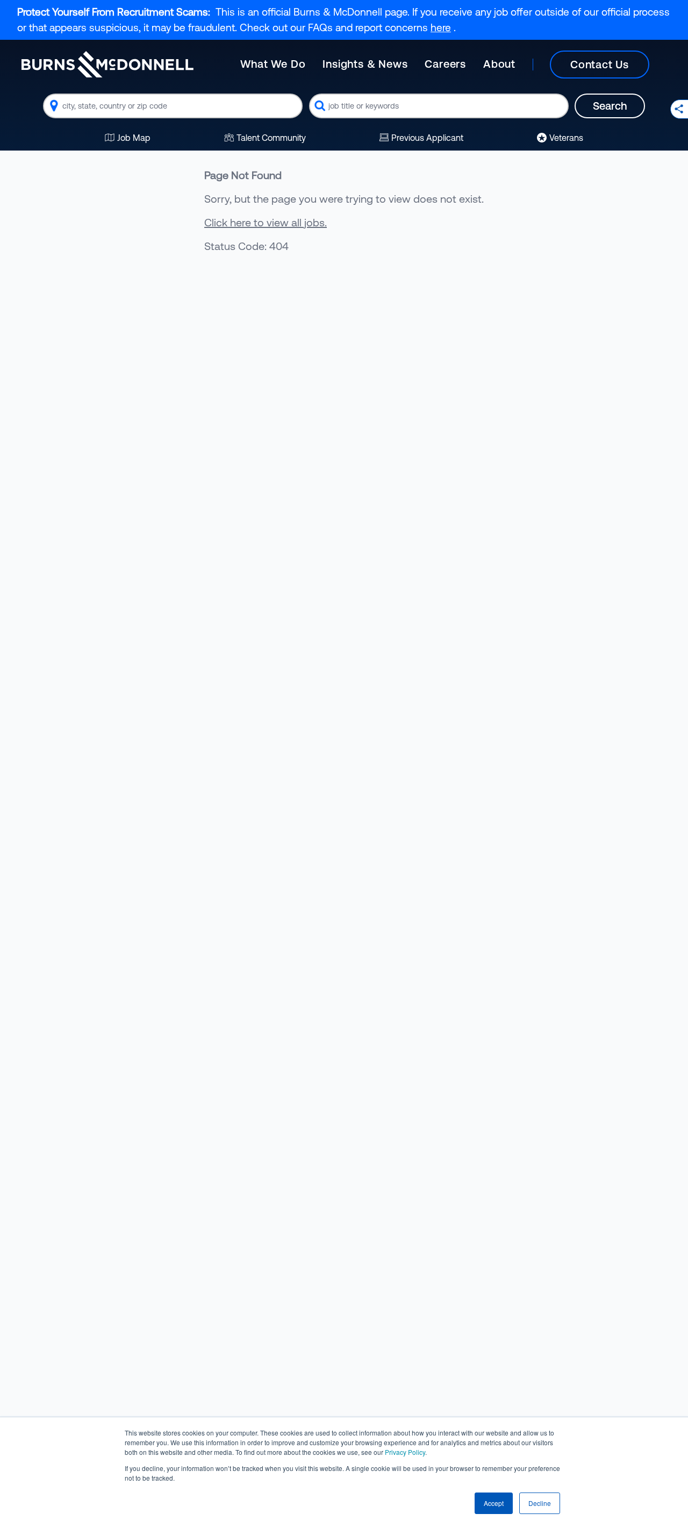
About (499, 64)
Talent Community (271, 137)
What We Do (272, 64)
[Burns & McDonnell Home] (108, 64)
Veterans (566, 137)
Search (610, 105)
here (441, 27)
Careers (445, 64)
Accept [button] (494, 1503)
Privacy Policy (405, 1451)
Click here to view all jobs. (265, 222)
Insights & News (364, 64)
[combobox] (173, 106)
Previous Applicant (427, 137)
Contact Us (599, 64)
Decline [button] (539, 1503)
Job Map (133, 137)
